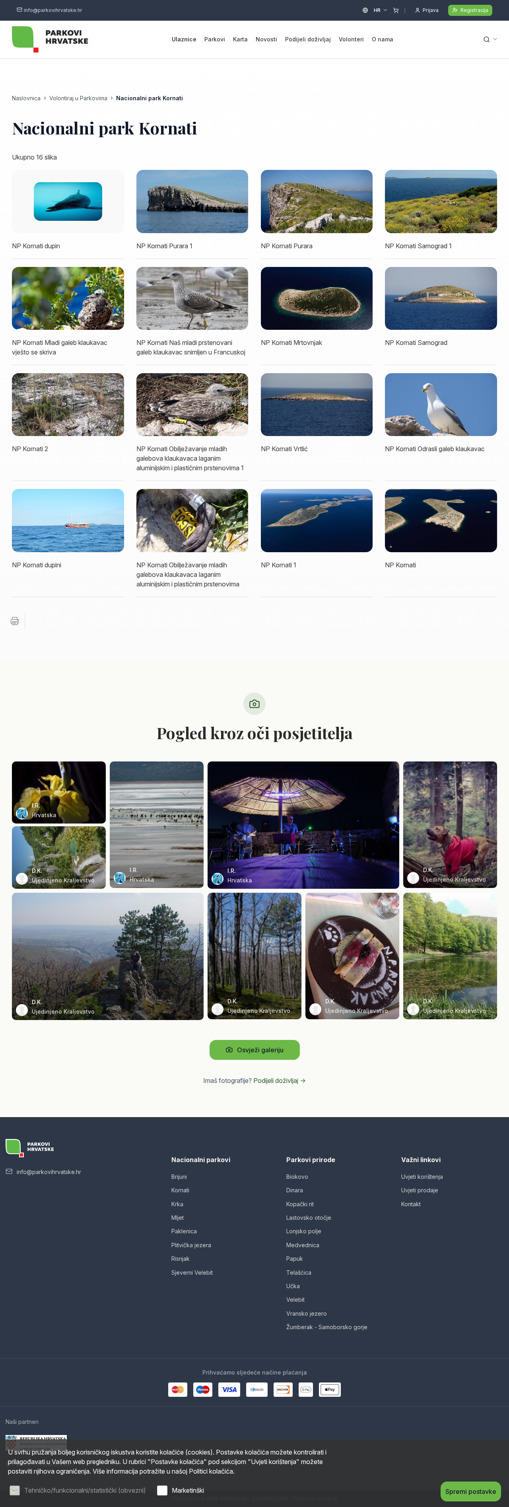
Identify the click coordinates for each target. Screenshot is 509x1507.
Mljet (177, 1217)
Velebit (295, 1299)
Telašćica (298, 1272)
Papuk (294, 1258)
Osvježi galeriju (260, 1050)
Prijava (431, 10)
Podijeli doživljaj (308, 39)
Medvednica (302, 1245)
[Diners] (257, 1389)
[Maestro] (202, 1389)
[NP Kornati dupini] (68, 520)
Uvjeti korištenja (422, 1176)
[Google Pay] (306, 1389)
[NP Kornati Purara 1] (192, 201)
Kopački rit (300, 1204)
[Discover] (283, 1389)
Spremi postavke (470, 1491)
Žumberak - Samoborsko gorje (326, 1327)
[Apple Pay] (330, 1389)
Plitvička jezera (191, 1245)
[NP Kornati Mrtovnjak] (317, 298)
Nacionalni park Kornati (149, 98)
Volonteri (351, 39)
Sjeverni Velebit (192, 1272)
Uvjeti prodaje (419, 1190)
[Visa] (229, 1389)
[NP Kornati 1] (317, 520)
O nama (382, 39)
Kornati (180, 1190)
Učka (293, 1286)
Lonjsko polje (303, 1231)
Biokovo (297, 1176)
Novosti (266, 39)
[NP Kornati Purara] (317, 201)
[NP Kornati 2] (68, 404)
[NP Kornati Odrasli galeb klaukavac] (441, 404)
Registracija (474, 10)
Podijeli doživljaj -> (279, 1080)
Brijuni (179, 1176)
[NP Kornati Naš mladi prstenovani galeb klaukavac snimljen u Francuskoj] (192, 298)
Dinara (294, 1190)
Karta (240, 39)
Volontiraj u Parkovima (78, 98)
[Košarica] (396, 10)
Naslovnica (26, 98)
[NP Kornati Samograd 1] (441, 201)
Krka (177, 1204)
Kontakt (411, 1204)
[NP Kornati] (441, 520)
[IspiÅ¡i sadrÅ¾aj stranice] (15, 621)
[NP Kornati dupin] (68, 201)
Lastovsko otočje (308, 1217)
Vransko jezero (306, 1313)
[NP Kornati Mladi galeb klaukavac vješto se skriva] (68, 298)
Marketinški (188, 1490)
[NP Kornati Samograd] (441, 298)
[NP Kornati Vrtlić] (317, 404)
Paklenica (184, 1231)
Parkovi (214, 39)
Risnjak (180, 1258)
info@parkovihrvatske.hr (53, 10)
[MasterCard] (177, 1389)
